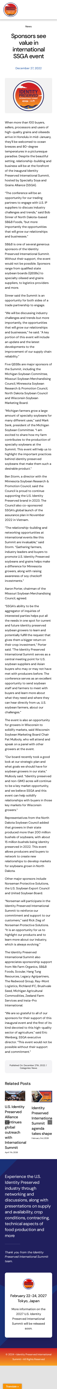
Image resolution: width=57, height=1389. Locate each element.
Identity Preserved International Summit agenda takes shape (42, 1121)
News (28, 26)
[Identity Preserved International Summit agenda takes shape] (42, 1096)
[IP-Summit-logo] (10, 4)
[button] (7, 1122)
